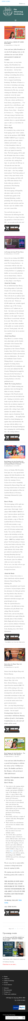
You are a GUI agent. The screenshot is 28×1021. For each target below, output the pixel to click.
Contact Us (7, 992)
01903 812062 (6, 1)
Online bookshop (9, 980)
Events (6, 982)
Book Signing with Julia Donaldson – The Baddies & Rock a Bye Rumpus (14, 754)
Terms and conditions (10, 994)
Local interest (8, 984)
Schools (6, 988)
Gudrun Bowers (9, 45)
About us (6, 978)
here (11, 851)
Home (6, 976)
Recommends (8, 990)
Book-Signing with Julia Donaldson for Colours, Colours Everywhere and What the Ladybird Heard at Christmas (14, 463)
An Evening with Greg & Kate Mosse (14, 252)
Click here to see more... (10, 964)
